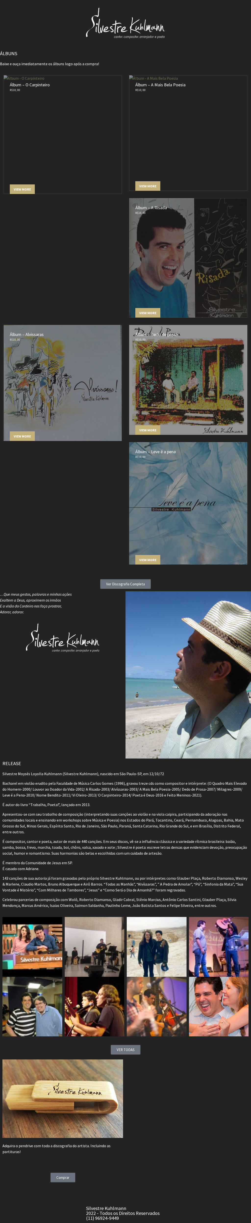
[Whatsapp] (131, 1193)
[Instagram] (105, 1193)
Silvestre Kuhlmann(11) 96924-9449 (123, 1213)
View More (22, 189)
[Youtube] (118, 1193)
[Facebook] (92, 1193)
